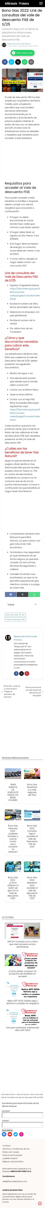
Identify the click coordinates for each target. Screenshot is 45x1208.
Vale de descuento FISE (15, 619)
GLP (23, 615)
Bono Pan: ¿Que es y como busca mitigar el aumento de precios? (12, 691)
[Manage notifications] (40, 1203)
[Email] (31, 62)
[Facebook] (5, 62)
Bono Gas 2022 (12, 615)
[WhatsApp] (24, 62)
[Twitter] (21, 673)
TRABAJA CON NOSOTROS (12, 1161)
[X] (18, 62)
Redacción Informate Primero (19, 44)
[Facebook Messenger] (11, 62)
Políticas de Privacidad (12, 1155)
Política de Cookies (10, 1152)
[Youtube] (26, 673)
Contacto (6, 1145)
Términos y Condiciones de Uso (16, 1149)
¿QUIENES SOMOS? (10, 1158)
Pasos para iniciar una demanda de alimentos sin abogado (33, 691)
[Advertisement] (22, 159)
